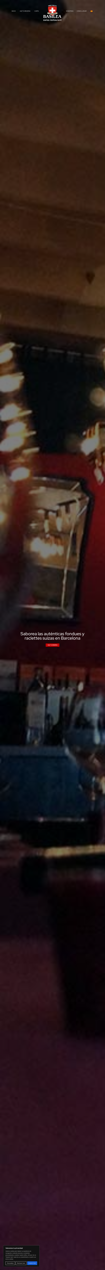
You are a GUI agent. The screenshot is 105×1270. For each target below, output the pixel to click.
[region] (21, 1256)
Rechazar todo (21, 1263)
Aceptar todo (32, 1263)
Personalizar (10, 1263)
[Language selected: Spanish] (91, 11)
